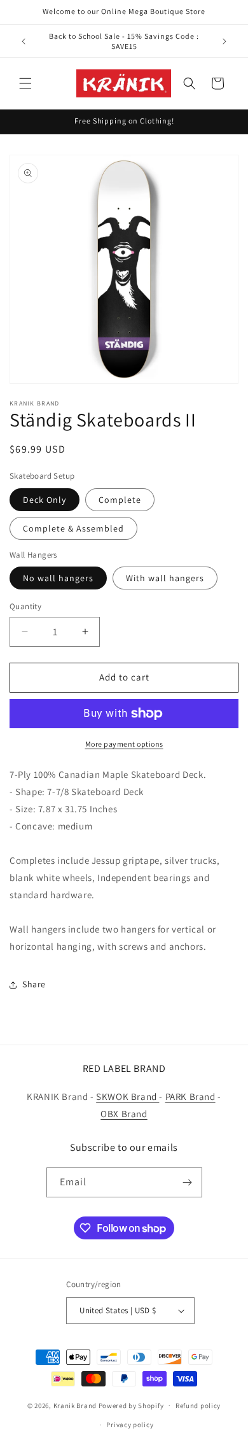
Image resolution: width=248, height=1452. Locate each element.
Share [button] (34, 984)
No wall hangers (58, 578)
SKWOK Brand (127, 1096)
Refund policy (198, 1405)
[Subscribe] (188, 1182)
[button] (25, 83)
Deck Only (44, 499)
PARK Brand (190, 1096)
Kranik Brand (75, 1404)
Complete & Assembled (73, 528)
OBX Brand (123, 1114)
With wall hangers (165, 578)
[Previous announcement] (24, 41)
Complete (120, 499)
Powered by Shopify (131, 1404)
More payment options (124, 744)
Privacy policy (129, 1424)
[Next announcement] (224, 41)
